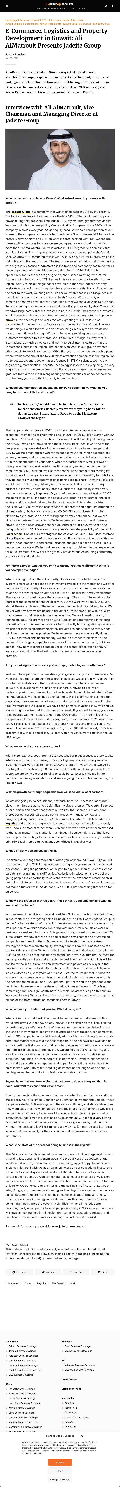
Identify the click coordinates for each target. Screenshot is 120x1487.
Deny (60, 1470)
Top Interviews (101, 23)
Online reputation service (77, 1417)
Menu (7, 6)
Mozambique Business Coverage (25, 1427)
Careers (69, 1422)
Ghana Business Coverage (22, 1398)
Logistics (41, 1283)
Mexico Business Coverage (78, 1351)
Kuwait (10, 320)
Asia (64, 1360)
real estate (32, 248)
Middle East (11, 1341)
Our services (71, 1412)
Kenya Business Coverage (22, 1407)
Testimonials (71, 1407)
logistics (11, 823)
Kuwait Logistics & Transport (21, 23)
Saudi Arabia (13, 534)
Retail (72, 1283)
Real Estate (57, 1283)
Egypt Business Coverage (22, 1389)
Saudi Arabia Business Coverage (25, 1370)
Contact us (70, 1426)
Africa (8, 1384)
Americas (67, 1341)
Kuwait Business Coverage (22, 1360)
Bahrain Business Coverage (22, 1346)
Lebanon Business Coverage (23, 1365)
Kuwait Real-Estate (50, 23)
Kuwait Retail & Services (77, 23)
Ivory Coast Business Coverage (24, 1403)
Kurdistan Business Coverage (23, 1355)
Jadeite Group (21, 211)
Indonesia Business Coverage (80, 1365)
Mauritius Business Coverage (23, 1417)
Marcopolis (68, 1398)
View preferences (60, 1479)
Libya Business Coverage (21, 1412)
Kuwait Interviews (73, 20)
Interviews (13, 1283)
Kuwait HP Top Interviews (46, 20)
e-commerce (46, 266)
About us (69, 1402)
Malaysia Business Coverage (79, 1369)
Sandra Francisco (15, 54)
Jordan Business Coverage (22, 1351)
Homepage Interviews (17, 20)
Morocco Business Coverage (23, 1422)
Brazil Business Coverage (77, 1346)
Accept (60, 1462)
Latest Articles (69, 1379)
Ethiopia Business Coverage (23, 1393)
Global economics (71, 1388)
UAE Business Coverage (21, 1374)
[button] (81, 1435)
